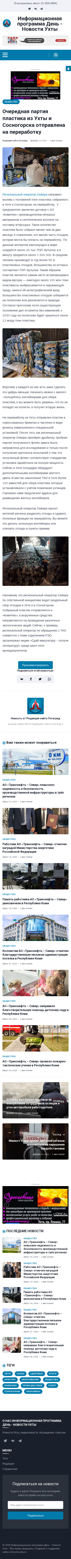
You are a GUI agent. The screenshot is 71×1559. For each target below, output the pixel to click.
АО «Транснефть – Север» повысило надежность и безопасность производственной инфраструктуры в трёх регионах (45, 1247)
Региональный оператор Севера (24, 194)
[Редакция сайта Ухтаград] (35, 713)
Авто (7, 1373)
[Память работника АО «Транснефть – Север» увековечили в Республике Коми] (35, 876)
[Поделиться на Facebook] (31, 679)
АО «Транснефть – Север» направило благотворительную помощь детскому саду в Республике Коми (35, 1009)
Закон (20, 1373)
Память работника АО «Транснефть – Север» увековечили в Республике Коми (45, 1296)
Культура (10, 1379)
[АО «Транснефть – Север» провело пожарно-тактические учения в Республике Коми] (35, 1038)
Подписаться (36, 1515)
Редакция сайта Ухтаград (14, 140)
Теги (5, 1458)
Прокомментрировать (35, 665)
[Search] (55, 55)
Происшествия (32, 1385)
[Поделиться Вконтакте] (21, 679)
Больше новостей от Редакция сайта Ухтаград (34, 724)
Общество (11, 101)
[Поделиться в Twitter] (40, 679)
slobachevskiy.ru (18, 1551)
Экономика (33, 1391)
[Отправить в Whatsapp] (49, 679)
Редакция (8, 1463)
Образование (30, 1379)
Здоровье (36, 1373)
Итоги (53, 1373)
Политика (10, 1385)
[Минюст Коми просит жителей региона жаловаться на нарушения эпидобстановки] (35, 1141)
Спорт (52, 1385)
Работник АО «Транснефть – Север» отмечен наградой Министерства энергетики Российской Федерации (34, 848)
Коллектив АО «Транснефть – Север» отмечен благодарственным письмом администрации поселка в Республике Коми (35, 954)
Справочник (12, 1391)
